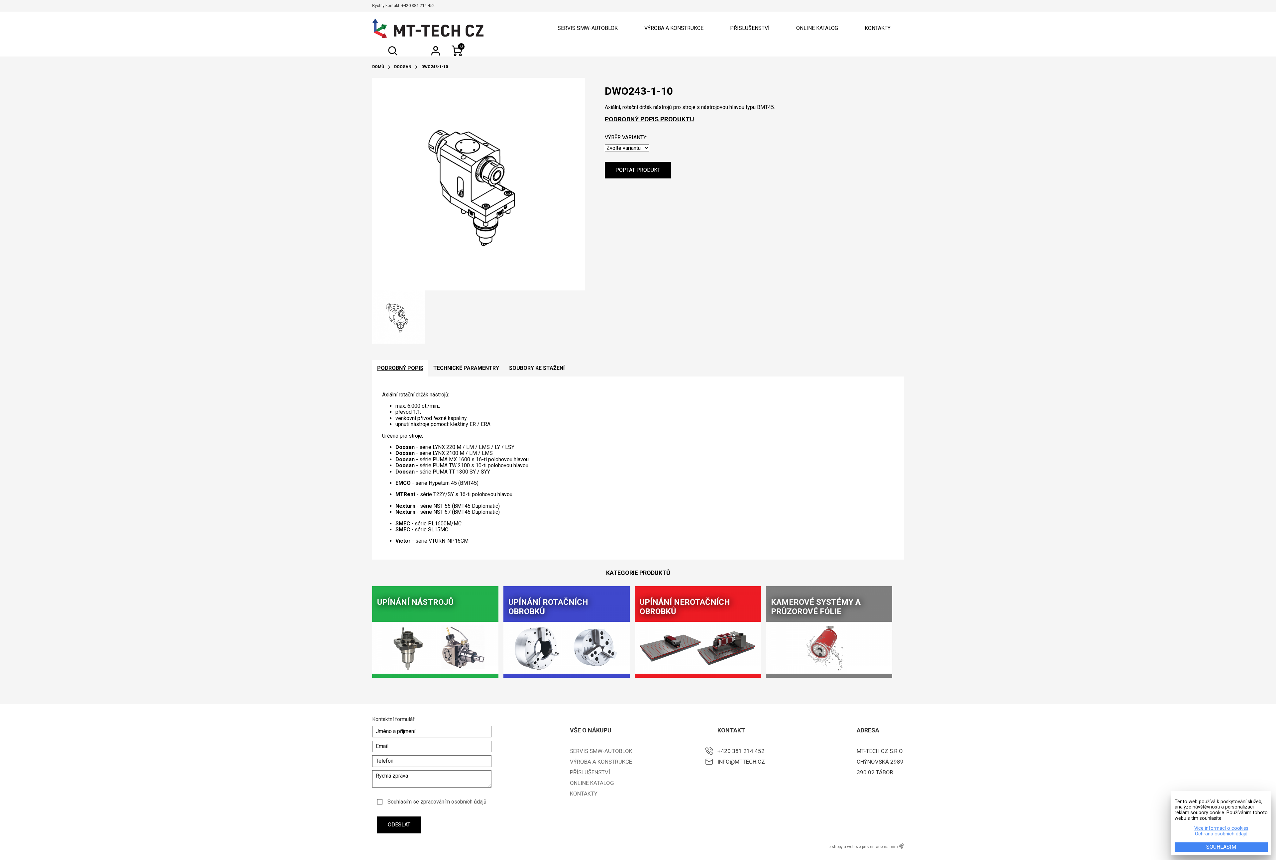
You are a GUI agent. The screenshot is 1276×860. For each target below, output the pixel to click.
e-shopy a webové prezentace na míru (863, 846)
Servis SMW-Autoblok (588, 28)
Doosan (402, 67)
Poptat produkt (637, 170)
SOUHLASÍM (1221, 847)
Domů (378, 67)
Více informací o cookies (1221, 828)
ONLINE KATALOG (817, 28)
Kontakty (878, 28)
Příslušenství (750, 28)
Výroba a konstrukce (673, 28)
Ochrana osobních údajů (1221, 834)
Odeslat (399, 824)
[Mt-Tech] (428, 29)
